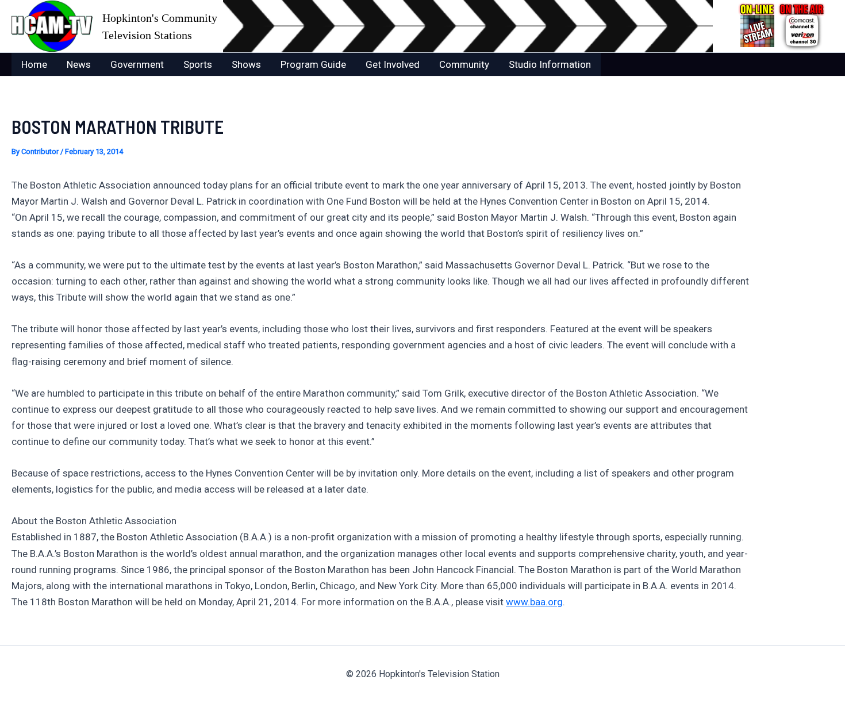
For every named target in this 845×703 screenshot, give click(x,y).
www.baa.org (534, 602)
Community (464, 64)
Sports (197, 64)
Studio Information (550, 64)
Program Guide (313, 64)
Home (34, 64)
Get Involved (393, 64)
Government (137, 64)
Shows (246, 64)
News (79, 64)
